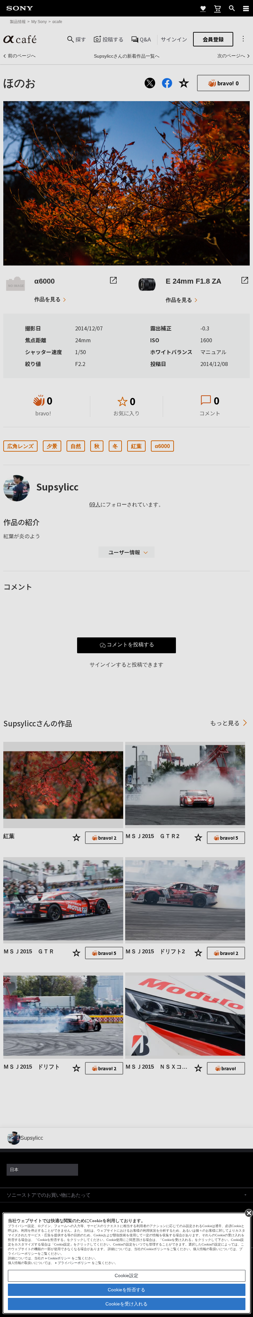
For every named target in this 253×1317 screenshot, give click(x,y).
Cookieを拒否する (126, 1289)
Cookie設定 (126, 1275)
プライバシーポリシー (74, 1263)
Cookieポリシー (59, 1258)
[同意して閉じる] (248, 1212)
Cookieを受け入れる (126, 1303)
